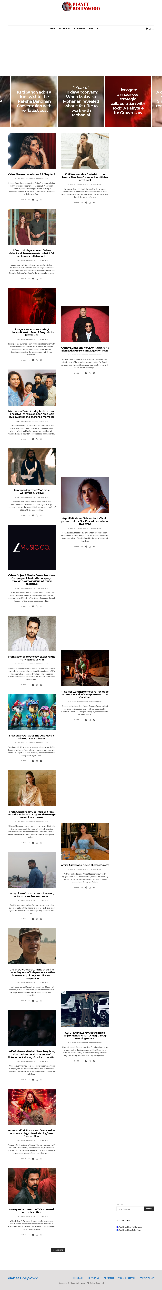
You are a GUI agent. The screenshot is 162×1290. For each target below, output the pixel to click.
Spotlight (94, 28)
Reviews (63, 28)
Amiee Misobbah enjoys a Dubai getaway (85, 865)
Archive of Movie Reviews (130, 1227)
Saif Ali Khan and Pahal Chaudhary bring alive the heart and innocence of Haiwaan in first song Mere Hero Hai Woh (31, 1054)
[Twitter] (150, 29)
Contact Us (93, 1278)
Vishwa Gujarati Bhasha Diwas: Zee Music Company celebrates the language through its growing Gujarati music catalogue (32, 579)
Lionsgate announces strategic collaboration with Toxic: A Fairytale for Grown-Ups (128, 101)
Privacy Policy (147, 1278)
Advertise (109, 1278)
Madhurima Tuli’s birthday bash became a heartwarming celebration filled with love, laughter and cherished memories (31, 414)
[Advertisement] (81, 51)
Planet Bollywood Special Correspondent (31, 179)
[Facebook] (147, 29)
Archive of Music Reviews (130, 1230)
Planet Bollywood (23, 1278)
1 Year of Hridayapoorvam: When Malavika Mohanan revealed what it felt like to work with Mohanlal (81, 101)
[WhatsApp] (153, 29)
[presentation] (5, 101)
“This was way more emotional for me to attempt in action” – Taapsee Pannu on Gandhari (84, 694)
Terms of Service (126, 1278)
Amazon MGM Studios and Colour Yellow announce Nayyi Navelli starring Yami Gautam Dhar (31, 1133)
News (52, 28)
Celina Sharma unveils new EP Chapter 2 (31, 174)
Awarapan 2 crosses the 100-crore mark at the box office (32, 1211)
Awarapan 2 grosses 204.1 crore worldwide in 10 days (32, 492)
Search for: (120, 1204)
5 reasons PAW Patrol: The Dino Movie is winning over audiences (32, 737)
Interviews (79, 28)
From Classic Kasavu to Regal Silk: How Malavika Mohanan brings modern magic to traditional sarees (31, 814)
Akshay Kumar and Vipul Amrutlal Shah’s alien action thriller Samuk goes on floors (85, 349)
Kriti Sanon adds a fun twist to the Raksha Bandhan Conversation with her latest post (34, 101)
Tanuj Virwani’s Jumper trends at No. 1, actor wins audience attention (31, 895)
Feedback (78, 1278)
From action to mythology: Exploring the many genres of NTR (31, 658)
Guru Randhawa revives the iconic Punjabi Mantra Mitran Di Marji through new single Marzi (84, 1035)
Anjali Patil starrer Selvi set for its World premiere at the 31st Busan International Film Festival (84, 521)
